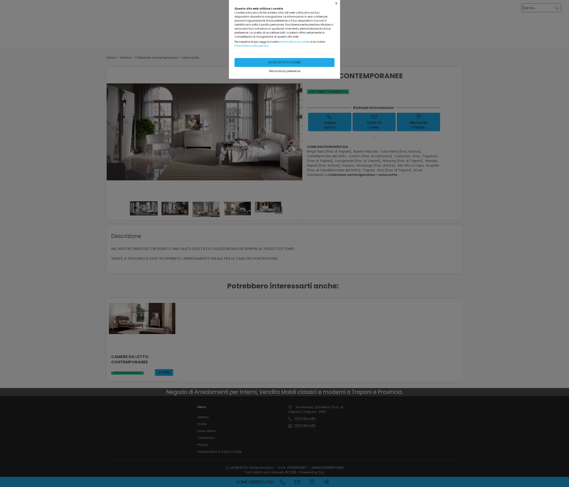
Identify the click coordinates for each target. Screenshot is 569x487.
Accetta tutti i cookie (284, 62)
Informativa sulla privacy (251, 46)
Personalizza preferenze (284, 71)
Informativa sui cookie (295, 42)
